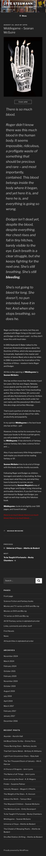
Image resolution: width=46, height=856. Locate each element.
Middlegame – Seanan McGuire (17, 819)
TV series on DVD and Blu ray (16, 616)
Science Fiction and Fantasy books (18, 601)
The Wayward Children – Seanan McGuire (21, 804)
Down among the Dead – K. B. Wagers (20, 779)
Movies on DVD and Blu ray (15, 611)
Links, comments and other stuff (18, 626)
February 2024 (10, 666)
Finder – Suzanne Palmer (14, 784)
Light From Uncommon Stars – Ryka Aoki (21, 756)
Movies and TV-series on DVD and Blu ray (21, 606)
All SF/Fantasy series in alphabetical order (22, 621)
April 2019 (8, 701)
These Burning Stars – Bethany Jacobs (20, 746)
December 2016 (11, 721)
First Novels (9, 631)
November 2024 (11, 656)
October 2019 (10, 686)
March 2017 (9, 706)
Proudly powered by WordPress (16, 850)
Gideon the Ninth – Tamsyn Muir (17, 799)
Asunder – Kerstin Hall (13, 736)
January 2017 (9, 716)
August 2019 (9, 691)
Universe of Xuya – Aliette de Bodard (19, 824)
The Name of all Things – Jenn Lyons (19, 774)
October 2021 (9, 671)
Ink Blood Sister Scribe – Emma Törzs (20, 741)
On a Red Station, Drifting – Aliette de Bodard (23, 837)
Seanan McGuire (15, 531)
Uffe (25, 25)
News (6, 636)
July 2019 (8, 696)
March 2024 (9, 661)
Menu (24, 16)
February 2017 (10, 711)
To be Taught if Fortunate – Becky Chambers (23, 814)
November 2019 (11, 681)
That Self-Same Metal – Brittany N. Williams (23, 751)
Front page (8, 596)
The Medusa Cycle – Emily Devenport (20, 809)
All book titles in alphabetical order (19, 641)
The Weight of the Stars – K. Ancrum (19, 794)
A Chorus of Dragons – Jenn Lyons (18, 769)
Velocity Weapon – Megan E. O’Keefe (19, 789)
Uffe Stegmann (18, 3)
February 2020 (10, 676)
